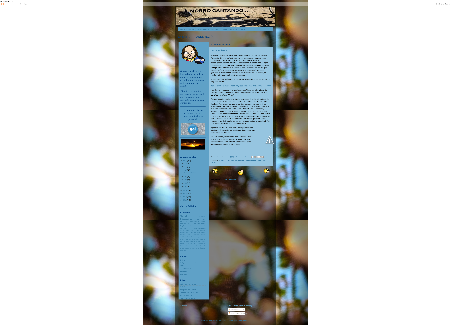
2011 (185, 200)
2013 (185, 193)
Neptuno (185, 226)
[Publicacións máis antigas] (267, 172)
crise (204, 219)
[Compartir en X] (258, 157)
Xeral (243, 29)
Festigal (197, 232)
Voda (197, 246)
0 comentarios (242, 157)
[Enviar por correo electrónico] (252, 157)
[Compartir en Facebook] (260, 157)
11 (186, 167)
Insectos (197, 235)
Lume (203, 224)
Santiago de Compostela (196, 243)
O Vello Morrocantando (207, 29)
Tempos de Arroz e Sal (189, 292)
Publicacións (235, 309)
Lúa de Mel (192, 224)
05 (186, 180)
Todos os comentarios (239, 313)
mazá (187, 248)
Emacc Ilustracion (229, 29)
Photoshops (195, 221)
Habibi (182, 260)
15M (199, 224)
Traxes (193, 246)
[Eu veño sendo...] (193, 66)
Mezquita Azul (194, 239)
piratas (193, 248)
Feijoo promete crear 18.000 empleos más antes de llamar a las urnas (240, 86)
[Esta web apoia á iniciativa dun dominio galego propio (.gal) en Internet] (193, 135)
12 (186, 163)
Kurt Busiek (192, 237)
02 (186, 183)
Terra (198, 219)
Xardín (193, 226)
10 (186, 170)
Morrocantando (187, 29)
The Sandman (185, 268)
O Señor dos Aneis (187, 287)
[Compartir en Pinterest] (263, 157)
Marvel (203, 237)
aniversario (201, 226)
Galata (203, 232)
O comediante (219, 50)
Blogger (246, 320)
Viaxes (202, 216)
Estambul (185, 221)
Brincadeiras (224, 160)
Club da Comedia (238, 160)
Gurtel (190, 235)
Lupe (199, 237)
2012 (185, 197)
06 (186, 177)
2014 (185, 190)
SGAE (188, 241)
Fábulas (183, 271)
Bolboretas (184, 232)
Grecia (183, 235)
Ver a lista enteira (187, 298)
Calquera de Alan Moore (190, 263)
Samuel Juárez (196, 241)
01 (186, 186)
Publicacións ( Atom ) (230, 179)
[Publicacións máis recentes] (214, 172)
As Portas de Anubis (188, 295)
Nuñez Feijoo (251, 160)
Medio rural (184, 239)
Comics (183, 224)
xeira (198, 248)
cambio (187, 228)
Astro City (195, 230)
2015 (185, 161)
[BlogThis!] (255, 157)
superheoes (185, 230)
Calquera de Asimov (188, 290)
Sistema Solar (185, 246)
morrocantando (200, 228)
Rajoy (203, 221)
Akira (182, 266)
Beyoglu (203, 230)
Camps (191, 232)
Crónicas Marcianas (188, 284)
